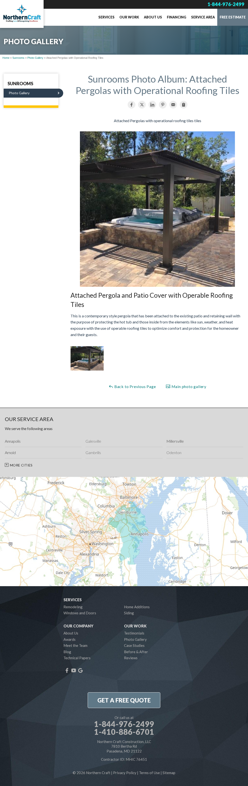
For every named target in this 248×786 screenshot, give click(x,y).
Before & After (136, 652)
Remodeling (73, 607)
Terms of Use (149, 772)
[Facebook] (67, 670)
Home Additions (137, 607)
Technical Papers (77, 658)
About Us (153, 17)
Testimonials (134, 633)
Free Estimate (233, 17)
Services (106, 17)
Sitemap (169, 772)
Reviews (131, 658)
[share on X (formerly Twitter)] (142, 105)
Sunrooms (20, 83)
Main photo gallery (188, 386)
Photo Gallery (19, 93)
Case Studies (134, 645)
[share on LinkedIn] (152, 105)
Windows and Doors (79, 613)
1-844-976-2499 (225, 4)
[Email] (173, 105)
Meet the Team (75, 645)
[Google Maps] (80, 670)
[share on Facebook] (131, 105)
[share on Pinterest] (163, 105)
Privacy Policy (124, 772)
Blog (67, 652)
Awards (69, 639)
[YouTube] (74, 670)
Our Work (129, 17)
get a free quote (124, 700)
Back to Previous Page (134, 386)
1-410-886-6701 (124, 732)
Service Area (203, 17)
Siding (129, 613)
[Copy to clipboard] (183, 105)
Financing (176, 17)
